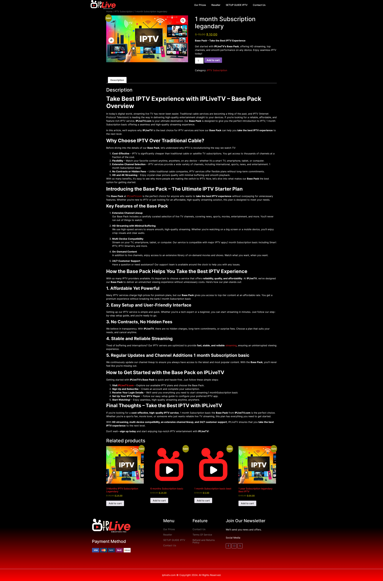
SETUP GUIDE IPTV (236, 5)
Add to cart (213, 60)
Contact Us (259, 5)
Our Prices (200, 5)
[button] (183, 20)
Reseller (215, 5)
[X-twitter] (240, 545)
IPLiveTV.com (134, 196)
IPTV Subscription (123, 11)
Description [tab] (117, 80)
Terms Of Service (202, 534)
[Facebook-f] (228, 545)
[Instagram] (234, 545)
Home (109, 11)
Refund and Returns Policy (204, 541)
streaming (231, 345)
